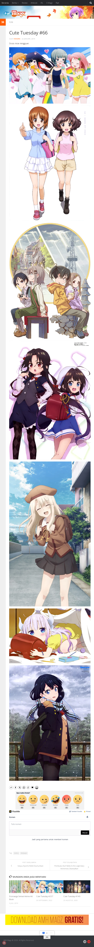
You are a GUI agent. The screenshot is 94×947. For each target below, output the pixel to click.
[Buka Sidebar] (3, 22)
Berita (14, 3)
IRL (41, 3)
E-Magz (49, 3)
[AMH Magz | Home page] (14, 13)
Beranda (5, 3)
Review (25, 3)
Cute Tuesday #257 (44, 896)
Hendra (17, 39)
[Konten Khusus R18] (89, 941)
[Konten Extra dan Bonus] (84, 941)
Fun (57, 3)
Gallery (16, 853)
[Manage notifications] (4, 943)
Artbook (34, 3)
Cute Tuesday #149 (71, 896)
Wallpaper (24, 853)
